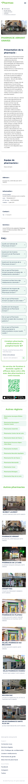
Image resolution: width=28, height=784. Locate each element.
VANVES (6, 13)
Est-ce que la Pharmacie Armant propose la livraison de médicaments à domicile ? (12, 272)
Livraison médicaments (9, 753)
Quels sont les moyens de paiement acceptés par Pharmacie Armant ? (10, 290)
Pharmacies (7, 8)
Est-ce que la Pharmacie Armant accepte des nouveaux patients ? (12, 319)
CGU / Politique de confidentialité (12, 750)
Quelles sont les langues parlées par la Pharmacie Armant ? (10, 309)
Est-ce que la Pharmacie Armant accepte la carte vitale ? (13, 300)
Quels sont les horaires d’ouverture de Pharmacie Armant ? (11, 254)
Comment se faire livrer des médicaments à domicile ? (11, 281)
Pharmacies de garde (8, 756)
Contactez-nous (6, 744)
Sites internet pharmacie (9, 760)
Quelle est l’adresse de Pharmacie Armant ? (9, 245)
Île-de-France (7, 10)
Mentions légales (7, 747)
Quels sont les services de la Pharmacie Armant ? (11, 263)
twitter (3, 773)
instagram (4, 770)
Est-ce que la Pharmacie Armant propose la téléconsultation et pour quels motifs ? (12, 330)
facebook (4, 767)
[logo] (7, 3)
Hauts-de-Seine (8, 11)
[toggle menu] (25, 3)
